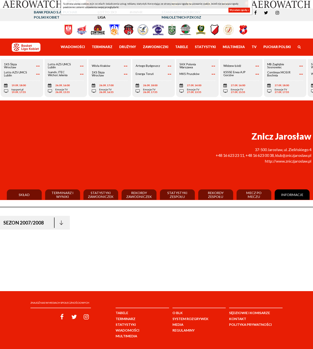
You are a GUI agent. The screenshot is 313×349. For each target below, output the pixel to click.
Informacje (292, 195)
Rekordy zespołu (216, 194)
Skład (24, 195)
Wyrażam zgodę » (239, 10)
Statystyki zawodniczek (100, 194)
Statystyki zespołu (177, 194)
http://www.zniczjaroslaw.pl (288, 161)
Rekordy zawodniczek (139, 194)
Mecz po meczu (253, 194)
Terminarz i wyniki (62, 194)
